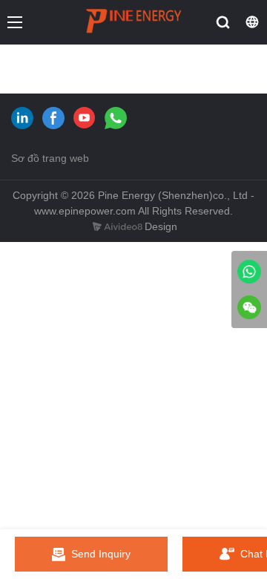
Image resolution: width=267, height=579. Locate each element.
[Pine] (249, 272)
